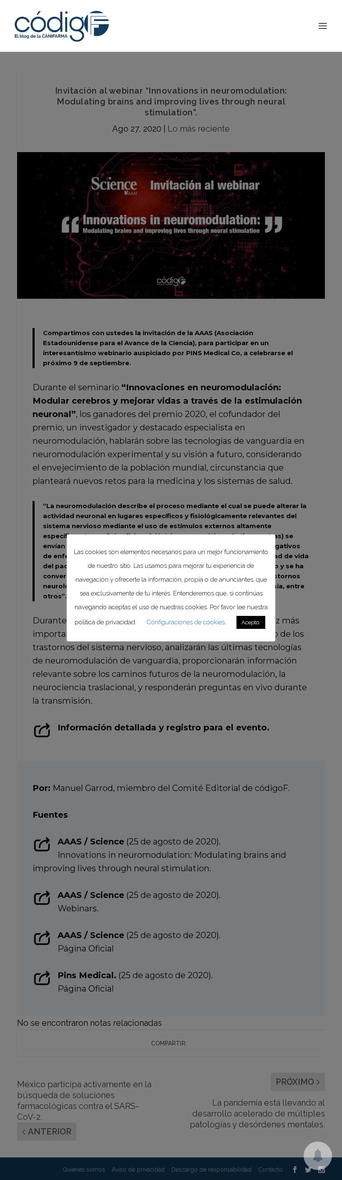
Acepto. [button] (250, 622)
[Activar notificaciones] (318, 1156)
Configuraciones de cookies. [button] (186, 622)
